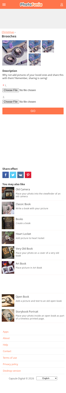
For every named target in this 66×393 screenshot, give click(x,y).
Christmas (8, 32)
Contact (7, 351)
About (6, 338)
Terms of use (10, 357)
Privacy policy (10, 364)
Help (5, 344)
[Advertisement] (33, 18)
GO (33, 111)
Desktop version (12, 370)
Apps (5, 331)
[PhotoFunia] (32, 4)
